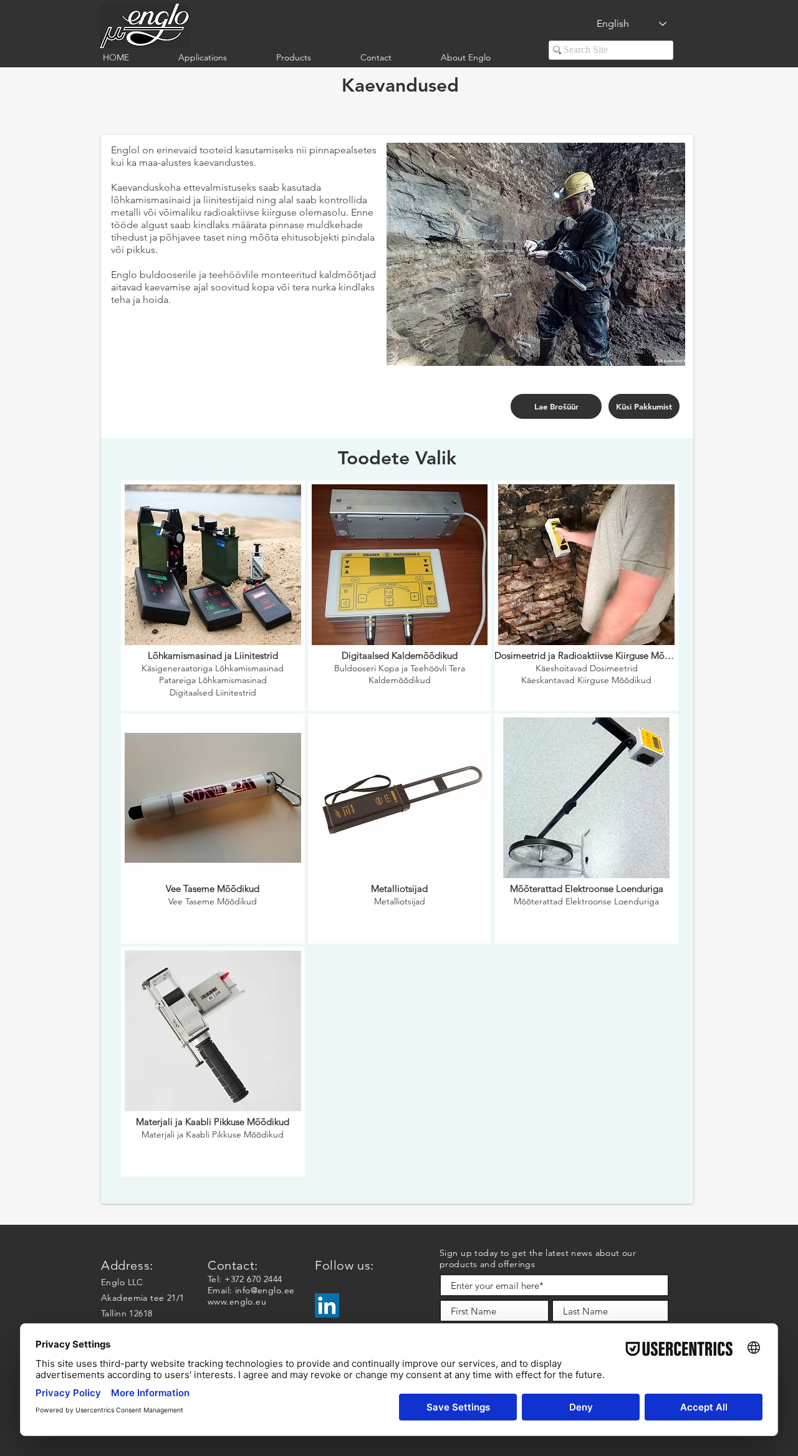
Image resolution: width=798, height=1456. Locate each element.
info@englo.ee (264, 1290)
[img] (213, 596)
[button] (218, 57)
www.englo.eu (237, 1301)
